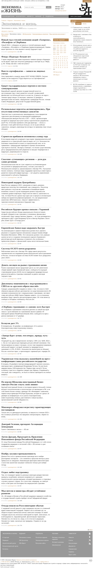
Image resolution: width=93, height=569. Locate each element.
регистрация (78, 16)
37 (56, 65)
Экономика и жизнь (19, 24)
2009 (54, 47)
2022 (58, 52)
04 (60, 56)
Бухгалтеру (20, 16)
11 (60, 58)
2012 (64, 47)
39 (60, 65)
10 (58, 58)
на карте (36, 561)
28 (67, 62)
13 (64, 58)
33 (62, 64)
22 (54, 62)
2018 (58, 50)
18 (60, 60)
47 (62, 67)
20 (64, 60)
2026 (58, 54)
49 (67, 67)
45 (58, 67)
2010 (58, 47)
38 (58, 65)
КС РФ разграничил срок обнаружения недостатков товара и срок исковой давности (81, 56)
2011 (61, 47)
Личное (38, 16)
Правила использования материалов (26, 560)
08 (54, 58)
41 (65, 65)
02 (56, 56)
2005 (54, 45)
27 (65, 62)
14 (67, 58)
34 (65, 64)
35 (67, 64)
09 (56, 58)
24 (58, 62)
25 (60, 62)
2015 (61, 49)
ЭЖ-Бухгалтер (27, 34)
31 (58, 64)
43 (54, 67)
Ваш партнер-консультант (57, 34)
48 (65, 67)
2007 (61, 45)
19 (62, 60)
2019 (61, 50)
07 (67, 56)
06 (65, 56)
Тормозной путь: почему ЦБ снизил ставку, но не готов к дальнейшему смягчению (81, 29)
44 (56, 67)
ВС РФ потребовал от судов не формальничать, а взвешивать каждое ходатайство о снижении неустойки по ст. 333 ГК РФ (82, 88)
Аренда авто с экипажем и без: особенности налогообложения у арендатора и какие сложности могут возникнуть (82, 38)
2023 (61, 52)
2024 (64, 52)
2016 (64, 49)
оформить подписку (7, 31)
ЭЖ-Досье (5, 35)
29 (54, 64)
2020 (64, 50)
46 (60, 67)
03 (58, 56)
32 (60, 64)
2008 (64, 45)
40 (62, 65)
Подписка (50, 16)
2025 (54, 54)
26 (62, 62)
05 (62, 56)
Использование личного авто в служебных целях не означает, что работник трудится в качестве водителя (82, 47)
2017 (54, 50)
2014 (58, 49)
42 (67, 65)
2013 (54, 49)
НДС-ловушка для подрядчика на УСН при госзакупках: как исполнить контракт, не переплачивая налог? (82, 65)
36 (54, 65)
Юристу (30, 16)
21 (66, 60)
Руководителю (8, 16)
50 (54, 69)
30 (56, 64)
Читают (73, 21)
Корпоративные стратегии (40, 34)
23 (56, 62)
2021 (54, 52)
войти (72, 16)
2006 (58, 45)
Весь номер (4, 34)
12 (62, 58)
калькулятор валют (60, 10)
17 (57, 60)
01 (54, 56)
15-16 (54, 60)
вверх (91, 529)
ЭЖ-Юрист (56, 75)
